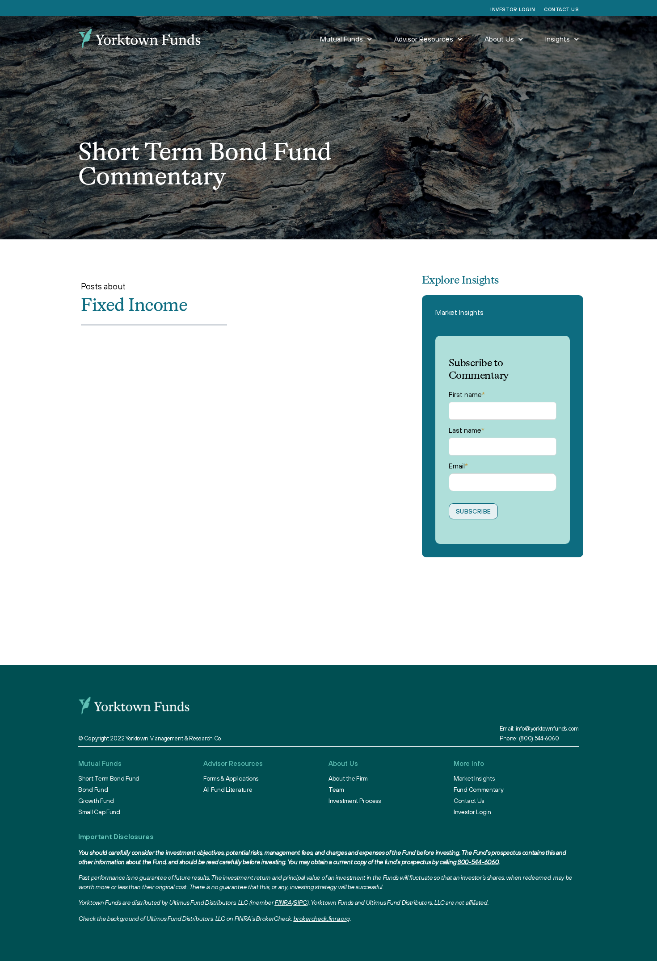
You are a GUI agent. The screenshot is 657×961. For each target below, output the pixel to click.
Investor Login (512, 9)
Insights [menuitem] (557, 39)
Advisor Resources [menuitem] (423, 39)
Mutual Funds (100, 763)
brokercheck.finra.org (321, 918)
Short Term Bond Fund (108, 778)
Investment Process (354, 800)
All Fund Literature (227, 789)
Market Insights (459, 312)
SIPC (300, 902)
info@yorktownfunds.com (547, 728)
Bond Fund (93, 789)
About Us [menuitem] (499, 39)
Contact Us (561, 9)
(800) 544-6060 (539, 738)
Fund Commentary (479, 789)
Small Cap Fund (99, 811)
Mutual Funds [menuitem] (341, 39)
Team (336, 789)
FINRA (282, 902)
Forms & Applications (230, 778)
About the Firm (348, 778)
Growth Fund (96, 800)
